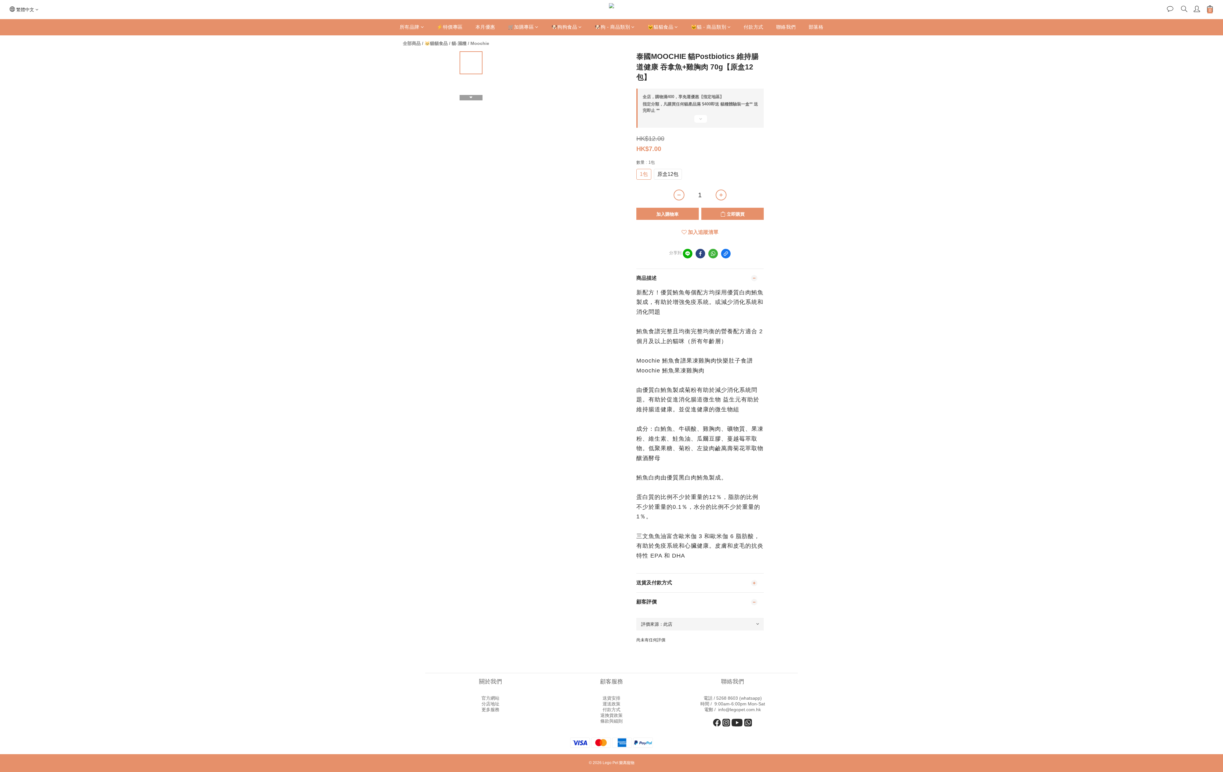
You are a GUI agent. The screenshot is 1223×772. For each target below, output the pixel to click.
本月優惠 (485, 27)
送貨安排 (611, 698)
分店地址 (490, 703)
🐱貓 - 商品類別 (708, 27)
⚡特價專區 (450, 27)
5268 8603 (727, 698)
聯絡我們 (786, 27)
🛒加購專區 (521, 27)
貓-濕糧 (459, 43)
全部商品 (412, 43)
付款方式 (753, 27)
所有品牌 (409, 27)
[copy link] (726, 253)
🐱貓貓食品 (660, 27)
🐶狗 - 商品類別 (612, 27)
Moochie (479, 43)
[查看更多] (700, 121)
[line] (687, 253)
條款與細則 (611, 721)
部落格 (816, 27)
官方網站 (490, 698)
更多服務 (490, 709)
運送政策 (611, 703)
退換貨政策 (611, 715)
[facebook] (700, 253)
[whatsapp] (713, 253)
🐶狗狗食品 (564, 27)
